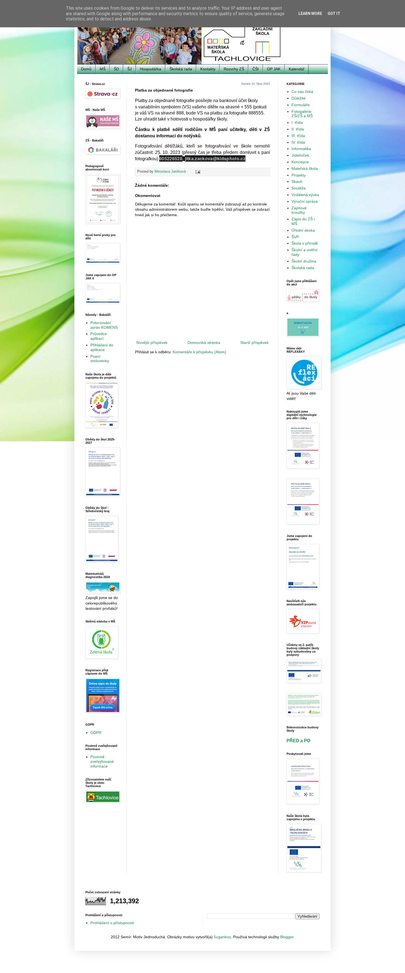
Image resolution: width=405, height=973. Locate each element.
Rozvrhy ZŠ (234, 69)
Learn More (310, 13)
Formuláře (300, 105)
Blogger (286, 937)
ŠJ (129, 69)
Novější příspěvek (152, 342)
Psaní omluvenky (99, 358)
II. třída (297, 129)
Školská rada (180, 69)
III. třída (298, 135)
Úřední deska (303, 230)
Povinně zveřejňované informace (102, 761)
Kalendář (296, 69)
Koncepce (300, 162)
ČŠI (255, 69)
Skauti (296, 181)
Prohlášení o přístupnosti (112, 923)
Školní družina (303, 261)
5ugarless (222, 937)
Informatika (301, 148)
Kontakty (207, 69)
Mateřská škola (304, 168)
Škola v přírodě (304, 243)
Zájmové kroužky (299, 210)
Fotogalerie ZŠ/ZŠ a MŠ (302, 113)
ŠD (116, 69)
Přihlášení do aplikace (101, 347)
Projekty (298, 175)
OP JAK (273, 69)
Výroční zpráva (304, 201)
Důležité (298, 98)
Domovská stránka (204, 342)
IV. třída (298, 142)
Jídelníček (300, 155)
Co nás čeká (302, 91)
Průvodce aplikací (98, 336)
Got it (334, 13)
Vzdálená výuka (305, 195)
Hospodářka (150, 69)
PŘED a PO (298, 740)
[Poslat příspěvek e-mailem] (197, 171)
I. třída (297, 122)
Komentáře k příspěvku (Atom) (199, 352)
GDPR (95, 732)
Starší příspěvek (254, 342)
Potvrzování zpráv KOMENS (104, 325)
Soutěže (298, 188)
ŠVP (295, 237)
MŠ (103, 69)
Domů (86, 69)
